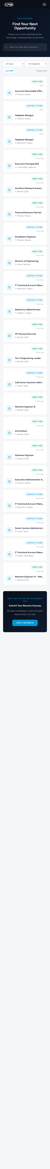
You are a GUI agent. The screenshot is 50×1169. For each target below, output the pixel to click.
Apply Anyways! (25, 623)
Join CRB (9, 71)
